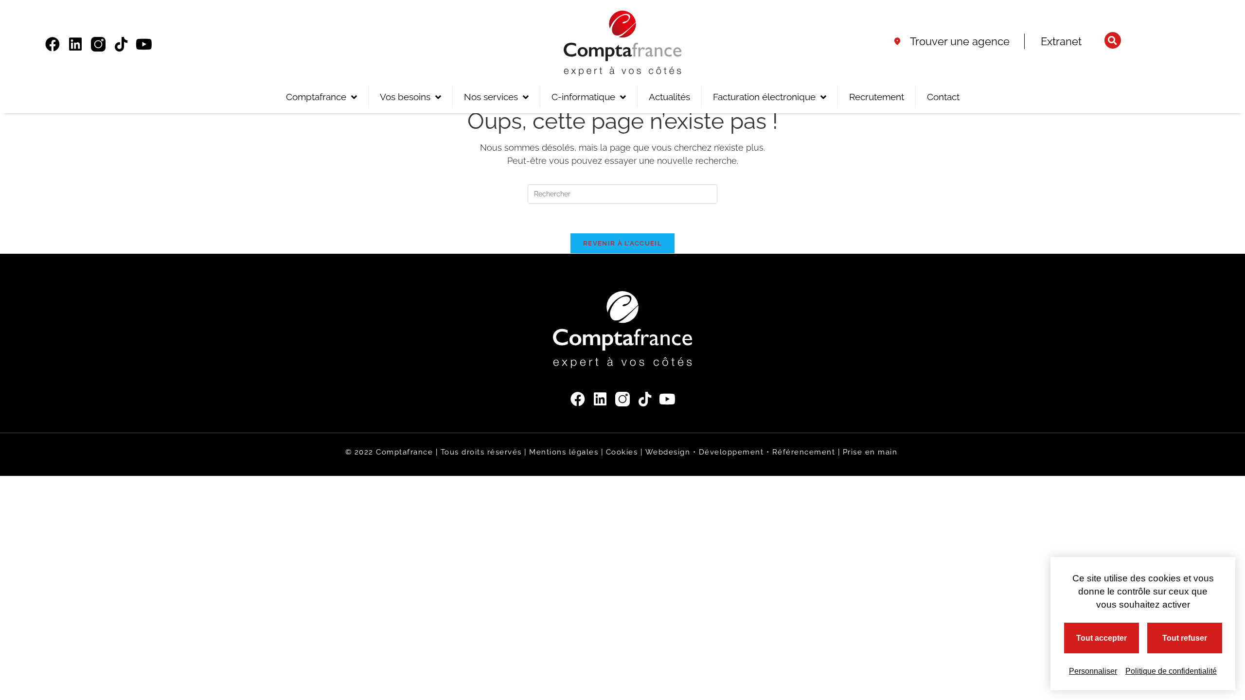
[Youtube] (144, 44)
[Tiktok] (121, 44)
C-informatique (583, 96)
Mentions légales (563, 452)
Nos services (491, 96)
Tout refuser (1184, 638)
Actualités (669, 96)
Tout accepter (1101, 638)
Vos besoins (405, 96)
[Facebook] (52, 44)
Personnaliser (1093, 671)
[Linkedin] (75, 44)
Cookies (622, 452)
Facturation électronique (764, 96)
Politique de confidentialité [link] (1171, 671)
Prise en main (870, 452)
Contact (943, 96)
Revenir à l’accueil (622, 243)
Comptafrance (316, 96)
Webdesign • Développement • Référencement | (744, 452)
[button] (1112, 40)
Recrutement (876, 96)
